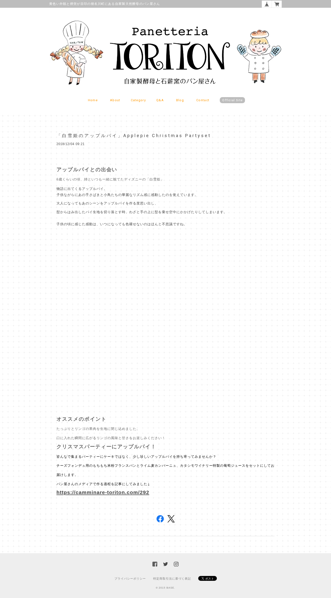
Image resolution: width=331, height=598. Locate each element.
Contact (202, 100)
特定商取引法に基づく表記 (172, 578)
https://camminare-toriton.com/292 (102, 492)
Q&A (160, 100)
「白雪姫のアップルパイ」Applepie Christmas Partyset (133, 135)
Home (93, 100)
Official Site (232, 100)
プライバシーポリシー (130, 578)
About (115, 100)
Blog (180, 100)
